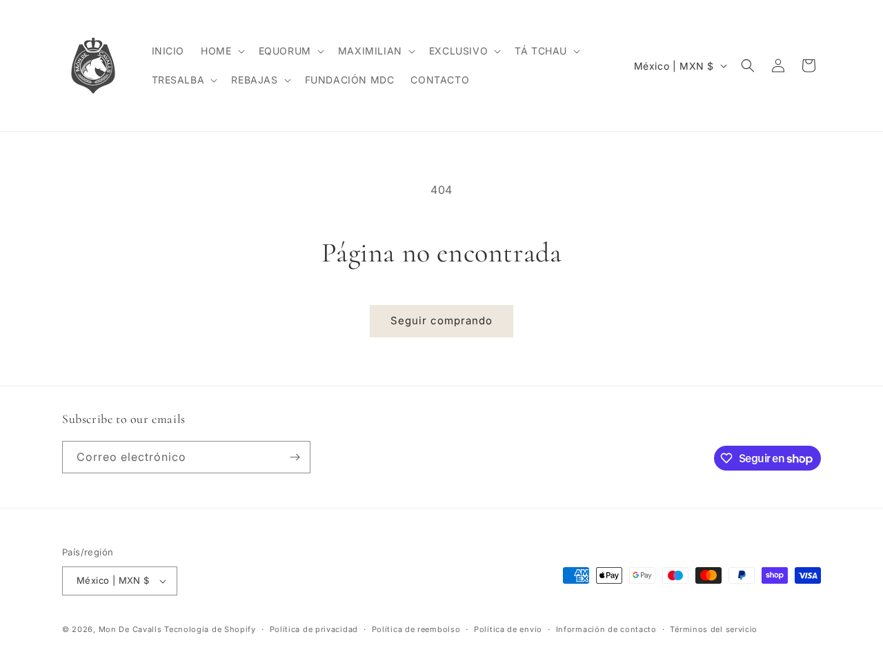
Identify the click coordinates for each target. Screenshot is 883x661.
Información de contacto (606, 629)
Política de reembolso (416, 629)
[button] (221, 51)
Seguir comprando (441, 320)
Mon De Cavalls (130, 629)
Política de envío (508, 629)
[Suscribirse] (294, 457)
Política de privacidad (314, 629)
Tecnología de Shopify (210, 629)
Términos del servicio (713, 629)
